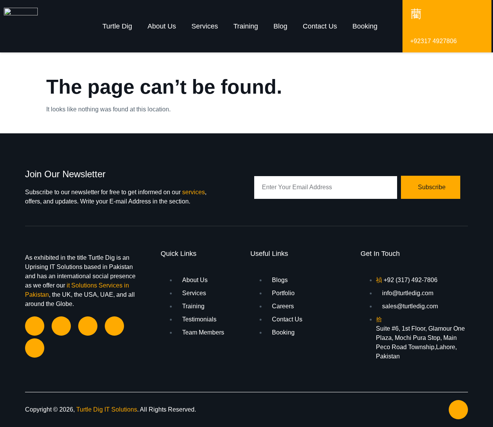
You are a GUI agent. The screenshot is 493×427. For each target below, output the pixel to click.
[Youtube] (34, 348)
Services (204, 26)
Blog (280, 26)
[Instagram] (87, 326)
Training (245, 26)
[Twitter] (114, 326)
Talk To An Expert (437, 30)
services (193, 192)
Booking (364, 26)
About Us (162, 26)
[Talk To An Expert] (416, 13)
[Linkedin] (61, 326)
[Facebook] (34, 326)
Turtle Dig (117, 26)
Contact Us (320, 26)
